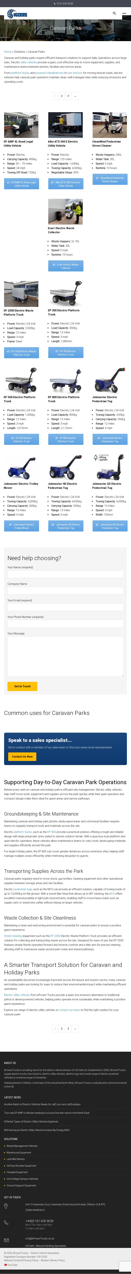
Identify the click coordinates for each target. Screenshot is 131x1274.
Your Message (16, 633)
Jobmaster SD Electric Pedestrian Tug (112, 526)
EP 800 (51, 832)
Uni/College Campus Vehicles (22, 1178)
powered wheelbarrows (49, 73)
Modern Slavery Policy (53, 1260)
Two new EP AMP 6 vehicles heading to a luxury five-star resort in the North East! (46, 1113)
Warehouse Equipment (19, 1152)
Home (7, 51)
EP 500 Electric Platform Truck (22, 440)
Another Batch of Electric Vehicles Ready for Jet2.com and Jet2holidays (42, 1104)
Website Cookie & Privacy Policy (21, 1260)
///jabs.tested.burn (35, 1210)
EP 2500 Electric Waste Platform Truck (23, 353)
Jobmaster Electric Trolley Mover (23, 526)
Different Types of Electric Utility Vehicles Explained (31, 1121)
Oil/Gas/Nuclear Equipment (21, 1165)
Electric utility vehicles (17, 995)
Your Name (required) (20, 567)
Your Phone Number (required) (25, 617)
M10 (112, 893)
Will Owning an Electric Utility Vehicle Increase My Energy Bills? (37, 1130)
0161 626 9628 (65, 3)
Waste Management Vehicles (22, 1146)
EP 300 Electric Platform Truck (67, 353)
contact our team (69, 1010)
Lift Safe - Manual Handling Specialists (45, 1246)
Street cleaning (13, 936)
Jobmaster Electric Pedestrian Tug (112, 440)
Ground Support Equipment (21, 1185)
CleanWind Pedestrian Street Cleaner (112, 180)
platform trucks (20, 73)
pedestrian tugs (23, 889)
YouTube (12, 1265)
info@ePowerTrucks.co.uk (39, 1238)
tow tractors (75, 73)
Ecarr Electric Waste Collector (67, 266)
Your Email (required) (20, 600)
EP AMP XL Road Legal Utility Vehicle (23, 184)
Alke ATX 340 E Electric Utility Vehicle (67, 184)
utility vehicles (29, 62)
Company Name (17, 584)
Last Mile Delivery (16, 1159)
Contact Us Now (22, 756)
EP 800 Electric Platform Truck (67, 440)
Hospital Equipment (17, 1172)
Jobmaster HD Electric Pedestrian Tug (68, 526)
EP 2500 (55, 936)
